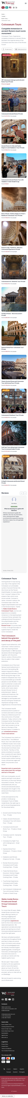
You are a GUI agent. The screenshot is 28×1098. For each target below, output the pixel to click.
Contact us (5, 964)
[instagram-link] (13, 999)
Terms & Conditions (6, 1048)
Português (22, 1072)
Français (8, 1072)
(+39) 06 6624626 (6, 1016)
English (9, 1069)
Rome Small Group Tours (7, 1031)
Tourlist (3, 16)
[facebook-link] (6, 999)
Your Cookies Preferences (7, 1050)
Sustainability (4, 1033)
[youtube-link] (9, 999)
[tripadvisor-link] (2, 999)
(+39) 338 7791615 (6, 1017)
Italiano (15, 1069)
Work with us (4, 1037)
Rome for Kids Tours (6, 1028)
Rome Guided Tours (6, 1024)
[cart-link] (16, 7)
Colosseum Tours (6, 801)
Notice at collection (7, 1096)
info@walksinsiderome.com (8, 1014)
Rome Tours (4, 18)
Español (22, 1069)
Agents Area (4, 1035)
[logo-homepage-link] (8, 3)
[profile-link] (14, 7)
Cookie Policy (4, 1046)
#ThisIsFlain (14, 1091)
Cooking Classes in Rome (7, 1026)
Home (2, 14)
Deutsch (15, 1072)
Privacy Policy (4, 1044)
